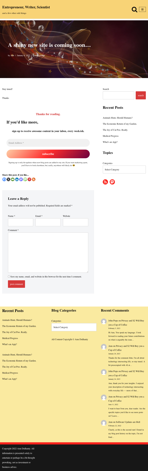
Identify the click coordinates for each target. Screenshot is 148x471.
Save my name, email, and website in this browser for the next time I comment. (46, 276)
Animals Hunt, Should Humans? (118, 117)
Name (11, 215)
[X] (8, 179)
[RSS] (33, 179)
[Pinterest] (29, 179)
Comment (13, 230)
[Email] (12, 179)
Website (66, 215)
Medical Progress (111, 135)
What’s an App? (110, 141)
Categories (107, 163)
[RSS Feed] (105, 182)
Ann (12, 55)
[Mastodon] (21, 179)
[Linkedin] (17, 179)
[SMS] (25, 179)
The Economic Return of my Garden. (120, 123)
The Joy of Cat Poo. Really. (115, 129)
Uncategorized (39, 55)
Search (106, 88)
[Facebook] (4, 179)
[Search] (135, 9)
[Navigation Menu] (142, 9)
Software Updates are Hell (128, 421)
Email (38, 215)
